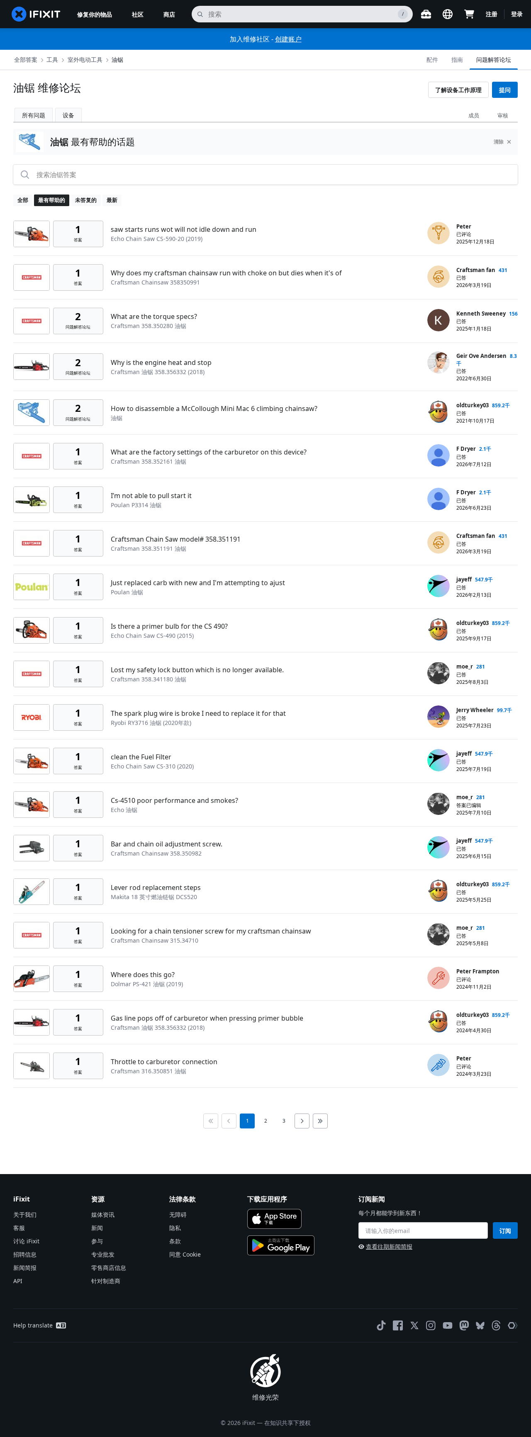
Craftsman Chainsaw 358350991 (155, 282)
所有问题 (33, 115)
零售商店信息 (108, 1268)
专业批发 (102, 1254)
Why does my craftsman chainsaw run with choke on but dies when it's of (226, 272)
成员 (473, 115)
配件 (432, 59)
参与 (97, 1241)
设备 (68, 115)
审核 (502, 115)
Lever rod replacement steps (156, 887)
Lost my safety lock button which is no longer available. (197, 669)
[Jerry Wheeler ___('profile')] (438, 716)
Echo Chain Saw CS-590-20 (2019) (156, 239)
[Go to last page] (320, 1121)
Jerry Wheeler (475, 710)
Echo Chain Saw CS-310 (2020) (152, 766)
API (17, 1281)
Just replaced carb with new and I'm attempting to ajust (198, 582)
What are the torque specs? (154, 316)
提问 (505, 90)
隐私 (175, 1228)
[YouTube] (448, 1325)
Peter (463, 226)
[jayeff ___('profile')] (438, 586)
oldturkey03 (472, 405)
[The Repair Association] (513, 1325)
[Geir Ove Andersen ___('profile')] (438, 362)
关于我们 (25, 1214)
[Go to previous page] (229, 1121)
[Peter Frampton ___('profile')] (438, 978)
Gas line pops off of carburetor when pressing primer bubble (207, 1018)
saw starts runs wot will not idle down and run (183, 229)
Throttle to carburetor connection (164, 1061)
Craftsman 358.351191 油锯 (148, 548)
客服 (19, 1228)
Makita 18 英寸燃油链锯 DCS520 (154, 897)
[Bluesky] (480, 1325)
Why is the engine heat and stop (161, 362)
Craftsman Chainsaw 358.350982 (156, 853)
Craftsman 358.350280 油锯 (148, 326)
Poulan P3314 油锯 (136, 505)
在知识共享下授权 (287, 1423)
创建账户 (288, 39)
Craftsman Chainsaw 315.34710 (154, 940)
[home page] (36, 14)
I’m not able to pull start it (151, 495)
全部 (22, 200)
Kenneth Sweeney (481, 313)
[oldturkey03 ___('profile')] (438, 412)
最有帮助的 (51, 200)
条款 (175, 1241)
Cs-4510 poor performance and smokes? (174, 800)
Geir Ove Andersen (481, 356)
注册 (491, 14)
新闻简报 (25, 1268)
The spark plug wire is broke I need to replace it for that (198, 713)
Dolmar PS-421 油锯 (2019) (147, 984)
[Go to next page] (302, 1121)
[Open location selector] (447, 14)
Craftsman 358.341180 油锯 (148, 679)
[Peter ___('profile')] (438, 233)
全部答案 (25, 59)
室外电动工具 (85, 59)
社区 (138, 14)
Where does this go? (143, 974)
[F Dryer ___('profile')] (438, 455)
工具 (52, 59)
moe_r (464, 666)
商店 (169, 14)
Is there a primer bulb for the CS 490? (169, 626)
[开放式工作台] (426, 14)
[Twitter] (414, 1325)
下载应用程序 (267, 1199)
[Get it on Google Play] (280, 1245)
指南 (457, 59)
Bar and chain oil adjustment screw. (166, 844)
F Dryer (466, 448)
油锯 (117, 59)
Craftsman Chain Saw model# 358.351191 (176, 539)
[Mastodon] (464, 1325)
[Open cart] (469, 14)
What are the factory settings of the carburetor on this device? (209, 452)
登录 (517, 14)
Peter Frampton (477, 971)
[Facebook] (398, 1325)
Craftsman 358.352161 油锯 (148, 461)
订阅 (505, 1231)
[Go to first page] (210, 1121)
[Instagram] (431, 1325)
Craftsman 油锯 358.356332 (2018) (158, 372)
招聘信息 (25, 1254)
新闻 (97, 1228)
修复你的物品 (94, 14)
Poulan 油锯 (127, 592)
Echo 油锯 (124, 810)
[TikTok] (381, 1325)
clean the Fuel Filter (141, 756)
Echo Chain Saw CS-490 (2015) (152, 635)
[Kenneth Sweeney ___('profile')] (438, 320)
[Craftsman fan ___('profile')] (438, 276)
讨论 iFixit (26, 1241)
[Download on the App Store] (274, 1219)
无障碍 (178, 1214)
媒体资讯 (102, 1214)
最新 (112, 200)
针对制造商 (105, 1281)
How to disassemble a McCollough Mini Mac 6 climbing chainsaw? (214, 408)
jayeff (464, 579)
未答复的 (86, 200)
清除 (499, 141)
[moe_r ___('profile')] (438, 673)
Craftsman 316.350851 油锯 (148, 1071)
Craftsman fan (475, 270)
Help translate (33, 1325)
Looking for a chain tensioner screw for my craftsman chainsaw (211, 931)
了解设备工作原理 (458, 90)
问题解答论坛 (493, 59)
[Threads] (496, 1325)
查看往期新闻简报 (389, 1246)
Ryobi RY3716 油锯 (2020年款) (151, 723)
